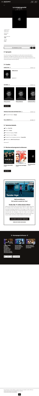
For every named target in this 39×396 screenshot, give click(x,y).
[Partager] (31, 48)
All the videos (16, 256)
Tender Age (12, 204)
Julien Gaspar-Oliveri (24, 204)
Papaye (5, 34)
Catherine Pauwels (32, 101)
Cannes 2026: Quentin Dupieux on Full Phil (30, 246)
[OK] (19, 394)
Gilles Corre (6, 30)
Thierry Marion (19, 101)
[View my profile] (36, 2)
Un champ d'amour (32, 164)
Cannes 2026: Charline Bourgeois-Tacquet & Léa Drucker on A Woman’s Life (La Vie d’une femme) (8, 249)
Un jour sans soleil (8, 165)
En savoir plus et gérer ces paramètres (10, 391)
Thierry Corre (7, 101)
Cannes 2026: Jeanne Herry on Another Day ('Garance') (19, 247)
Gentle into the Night (21, 165)
